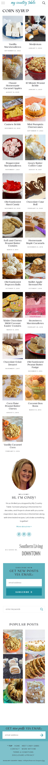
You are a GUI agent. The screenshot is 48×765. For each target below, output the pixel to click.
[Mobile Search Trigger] (43, 4)
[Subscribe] (42, 735)
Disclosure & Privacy (23, 755)
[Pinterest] (24, 534)
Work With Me (29, 749)
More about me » (24, 526)
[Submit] (42, 609)
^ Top (9, 746)
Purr (43, 760)
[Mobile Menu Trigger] (3, 4)
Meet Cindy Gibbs (30, 746)
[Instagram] (29, 534)
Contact (15, 749)
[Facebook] (19, 534)
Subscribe (23, 592)
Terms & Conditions (23, 752)
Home (17, 746)
